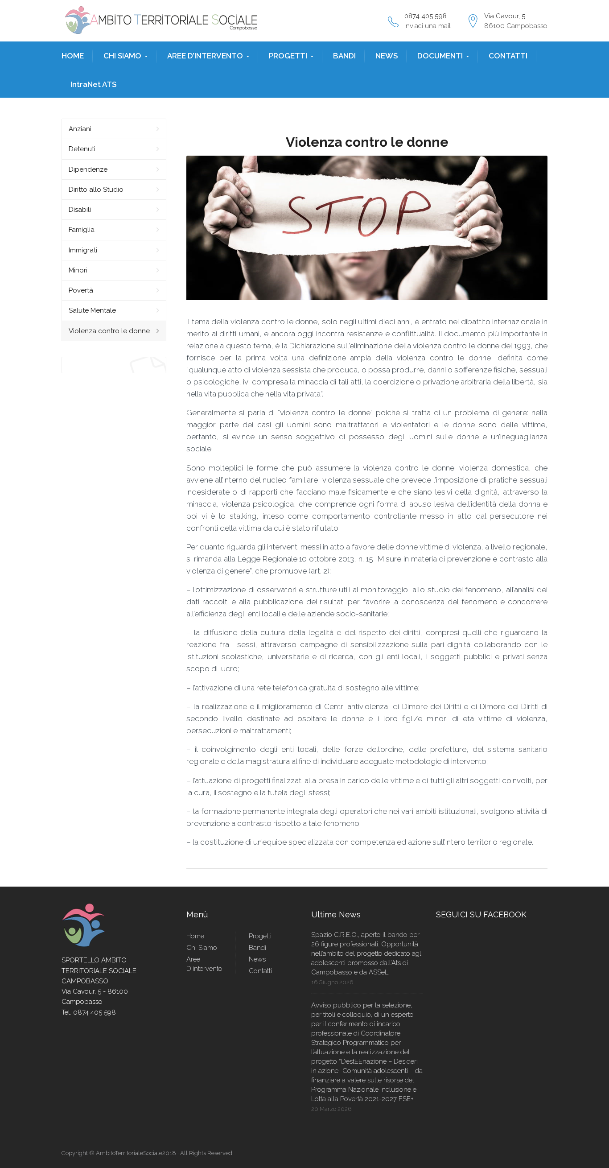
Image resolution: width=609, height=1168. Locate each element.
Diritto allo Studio (96, 190)
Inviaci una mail (427, 26)
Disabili (80, 210)
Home (195, 936)
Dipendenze (88, 169)
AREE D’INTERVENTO (205, 55)
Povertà (81, 290)
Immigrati (83, 250)
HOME (73, 55)
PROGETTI (288, 55)
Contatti (260, 971)
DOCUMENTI (440, 55)
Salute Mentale (92, 310)
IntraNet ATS (93, 84)
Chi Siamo (201, 948)
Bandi (257, 948)
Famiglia (82, 230)
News (257, 959)
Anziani (80, 129)
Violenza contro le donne (109, 331)
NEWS (386, 55)
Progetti (260, 936)
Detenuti (82, 149)
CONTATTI (508, 55)
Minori (78, 270)
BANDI (344, 55)
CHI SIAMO (122, 55)
